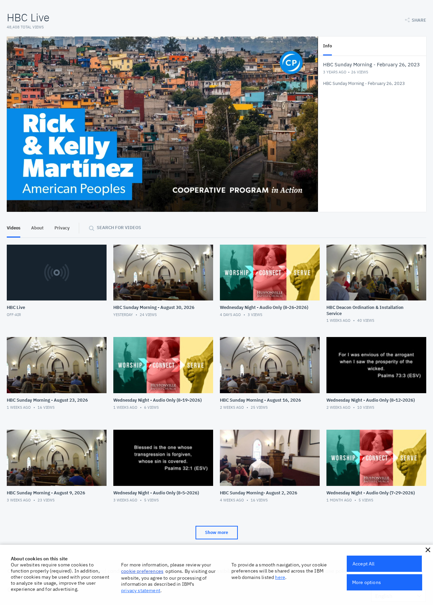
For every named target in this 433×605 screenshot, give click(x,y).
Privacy (62, 228)
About (37, 228)
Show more (216, 532)
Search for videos (119, 227)
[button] (428, 549)
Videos (13, 228)
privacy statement (140, 590)
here (280, 577)
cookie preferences (142, 571)
